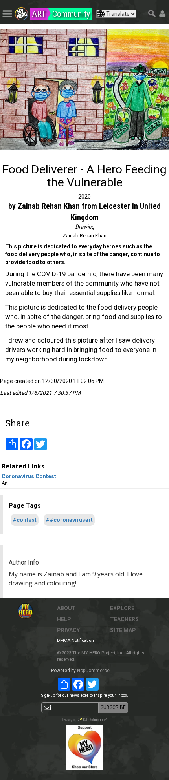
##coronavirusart (69, 520)
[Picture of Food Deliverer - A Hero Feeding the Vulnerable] (84, 89)
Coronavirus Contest (29, 476)
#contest (25, 520)
